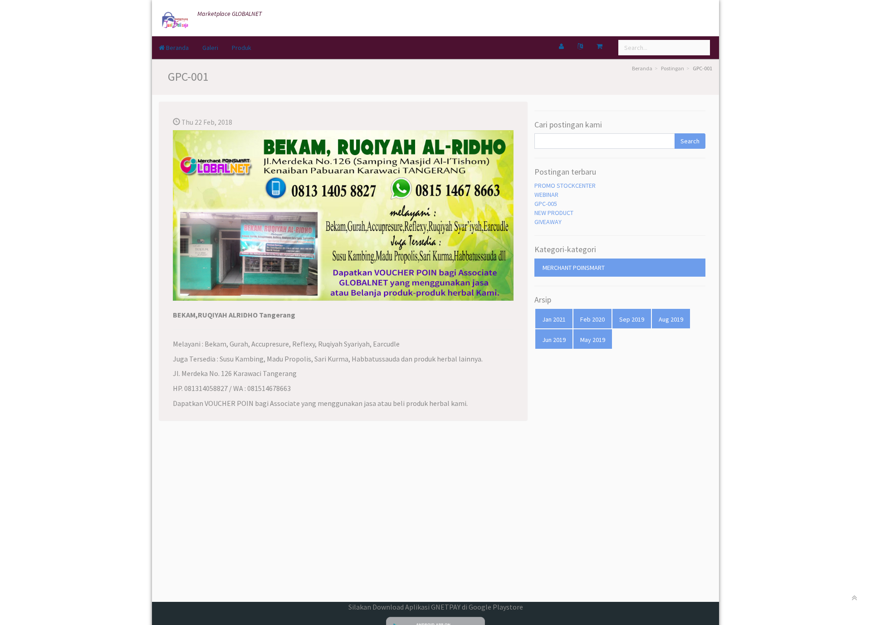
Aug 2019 (671, 319)
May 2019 (592, 340)
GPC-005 (545, 204)
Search (690, 141)
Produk (241, 48)
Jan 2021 (554, 319)
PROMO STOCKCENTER (565, 185)
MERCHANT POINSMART (574, 268)
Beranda (177, 48)
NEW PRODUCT (553, 213)
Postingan (672, 68)
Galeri (210, 48)
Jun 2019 (554, 340)
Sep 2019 (631, 319)
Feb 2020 (592, 319)
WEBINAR (546, 194)
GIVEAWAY (548, 222)
